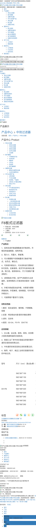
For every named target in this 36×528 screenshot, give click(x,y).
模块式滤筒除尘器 (14, 205)
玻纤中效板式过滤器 (13, 424)
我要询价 (4, 239)
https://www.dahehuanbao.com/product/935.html (16, 422)
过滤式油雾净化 (14, 172)
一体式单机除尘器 (14, 201)
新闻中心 (6, 46)
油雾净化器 (11, 17)
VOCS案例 (11, 32)
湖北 (10, 501)
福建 (4, 501)
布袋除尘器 (12, 199)
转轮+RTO (12, 184)
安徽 (1, 501)
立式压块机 (12, 213)
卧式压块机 (12, 215)
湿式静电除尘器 (14, 209)
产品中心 (7, 132)
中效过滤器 (23, 132)
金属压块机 (11, 24)
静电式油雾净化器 (14, 170)
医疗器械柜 (12, 166)
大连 (30, 500)
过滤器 (3, 418)
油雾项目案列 (12, 30)
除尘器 (10, 22)
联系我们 (6, 54)
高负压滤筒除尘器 (14, 203)
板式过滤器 (8, 418)
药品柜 (11, 164)
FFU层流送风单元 (14, 188)
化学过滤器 (12, 151)
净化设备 (10, 21)
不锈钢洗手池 (13, 157)
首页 (5, 9)
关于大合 (6, 40)
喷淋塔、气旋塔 (14, 180)
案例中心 (6, 26)
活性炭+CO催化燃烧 (15, 182)
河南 (7, 501)
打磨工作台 (12, 207)
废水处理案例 (12, 34)
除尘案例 (10, 28)
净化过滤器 (11, 13)
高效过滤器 (12, 149)
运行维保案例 (12, 36)
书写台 (11, 162)
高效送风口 (12, 191)
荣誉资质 (10, 44)
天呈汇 (9, 504)
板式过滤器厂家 (17, 418)
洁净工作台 (12, 193)
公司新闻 (10, 48)
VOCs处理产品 (12, 19)
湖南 (13, 501)
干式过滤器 (12, 178)
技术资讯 (10, 52)
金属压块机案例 (12, 38)
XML (18, 3)
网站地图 (9, 3)
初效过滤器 (12, 145)
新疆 (26, 501)
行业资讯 (10, 50)
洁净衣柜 (11, 158)
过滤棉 (11, 153)
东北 (34, 500)
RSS (14, 3)
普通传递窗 (12, 195)
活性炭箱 (11, 176)
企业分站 (2, 3)
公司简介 (10, 42)
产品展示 (6, 11)
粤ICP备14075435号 (6, 500)
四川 (23, 501)
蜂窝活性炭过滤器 (12, 426)
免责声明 (16, 500)
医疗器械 (10, 15)
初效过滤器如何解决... (12, 438)
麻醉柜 (11, 160)
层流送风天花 (13, 189)
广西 (19, 501)
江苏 (27, 500)
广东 (16, 501)
